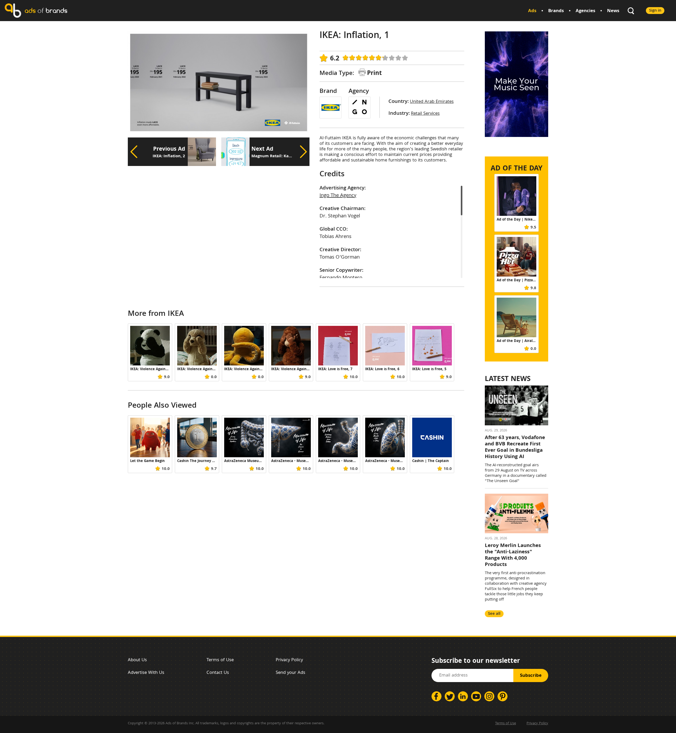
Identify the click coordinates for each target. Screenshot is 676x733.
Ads (532, 11)
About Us (137, 660)
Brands (556, 11)
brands (46, 10)
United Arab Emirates (432, 102)
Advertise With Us (146, 673)
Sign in (655, 10)
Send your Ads (290, 673)
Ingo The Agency (338, 196)
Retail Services (425, 114)
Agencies (585, 11)
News (613, 11)
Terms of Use (220, 660)
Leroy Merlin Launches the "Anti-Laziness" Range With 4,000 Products (513, 555)
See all (494, 614)
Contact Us (217, 673)
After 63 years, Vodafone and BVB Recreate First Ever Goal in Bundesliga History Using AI (515, 447)
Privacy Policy (289, 660)
